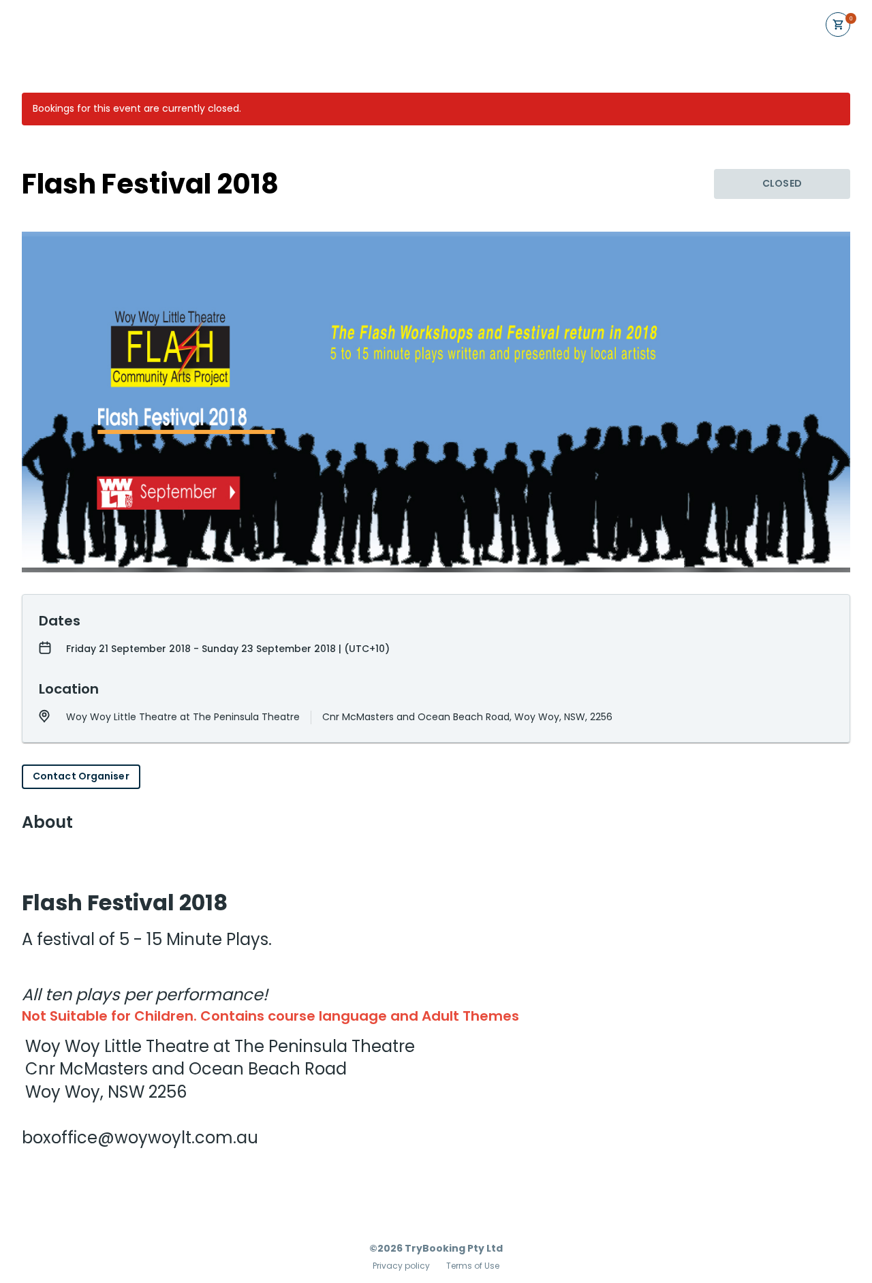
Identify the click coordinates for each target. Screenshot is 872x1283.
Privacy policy (401, 1266)
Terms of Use (472, 1266)
